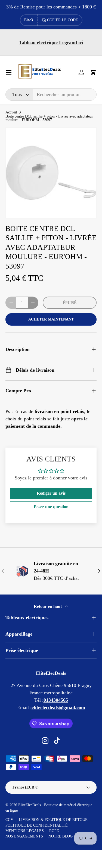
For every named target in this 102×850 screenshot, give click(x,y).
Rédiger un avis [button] (51, 493)
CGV (9, 820)
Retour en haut (48, 606)
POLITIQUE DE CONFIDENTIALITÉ (36, 825)
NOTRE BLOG (60, 836)
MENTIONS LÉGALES (24, 831)
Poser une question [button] (51, 506)
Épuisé (69, 302)
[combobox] (51, 94)
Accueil (11, 112)
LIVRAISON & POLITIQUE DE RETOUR (53, 820)
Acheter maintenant (51, 319)
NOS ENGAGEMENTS (24, 836)
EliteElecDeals (30, 805)
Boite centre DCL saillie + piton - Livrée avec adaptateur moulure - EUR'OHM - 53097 (49, 118)
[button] (93, 72)
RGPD (54, 831)
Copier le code (62, 20)
